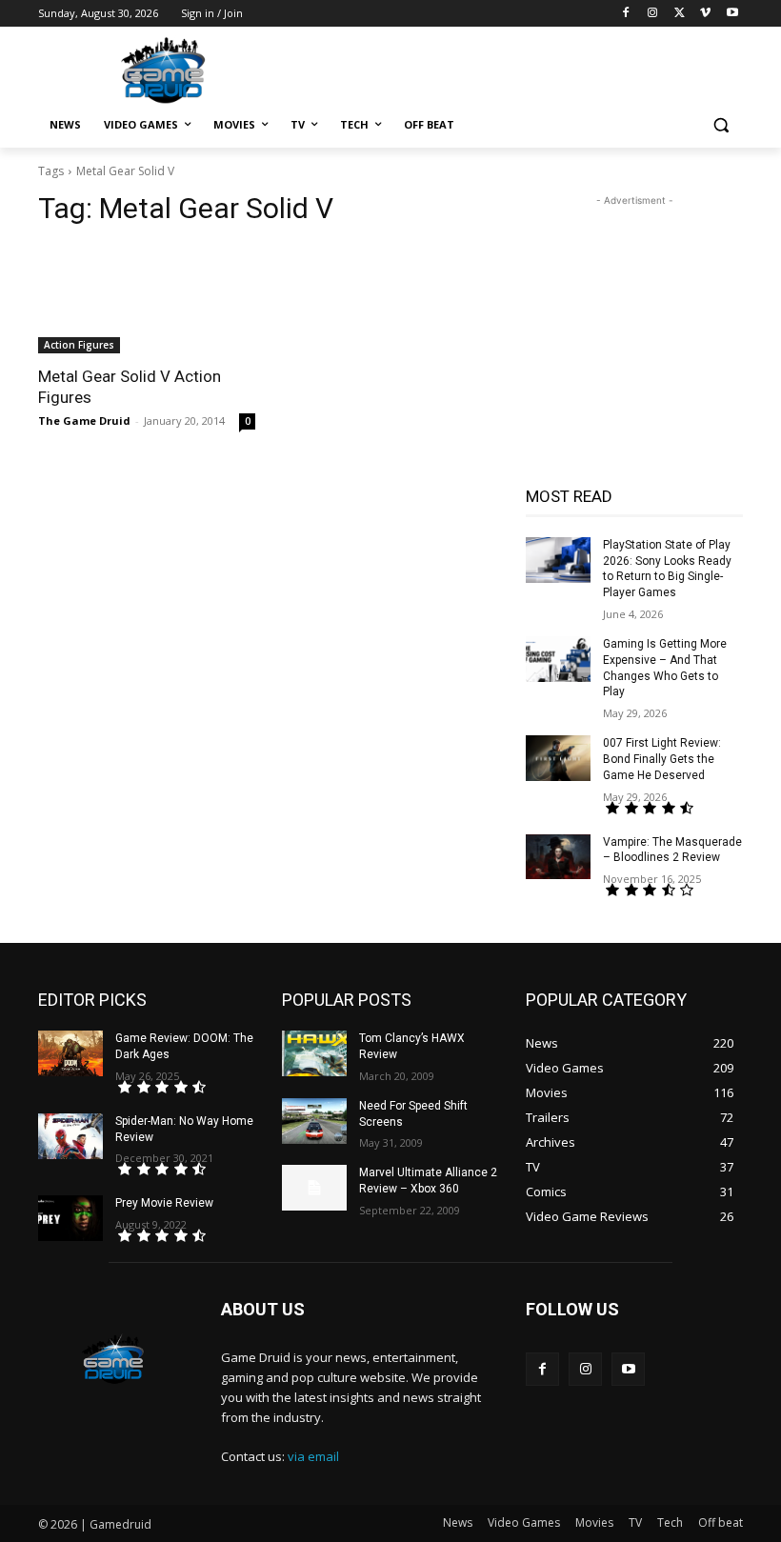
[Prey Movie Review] (70, 1218)
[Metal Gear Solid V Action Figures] (146, 299)
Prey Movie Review (164, 1203)
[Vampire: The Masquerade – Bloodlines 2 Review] (558, 857)
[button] (720, 125)
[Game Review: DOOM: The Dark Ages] (70, 1053)
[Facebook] (626, 14)
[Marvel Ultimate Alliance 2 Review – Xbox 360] (314, 1188)
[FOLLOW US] (634, 1338)
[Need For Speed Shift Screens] (314, 1121)
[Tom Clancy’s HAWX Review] (314, 1053)
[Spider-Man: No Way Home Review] (70, 1136)
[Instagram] (653, 14)
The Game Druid (84, 420)
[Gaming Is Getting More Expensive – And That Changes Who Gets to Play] (558, 659)
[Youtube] (732, 14)
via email (313, 1456)
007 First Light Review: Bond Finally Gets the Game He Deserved (662, 759)
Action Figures (79, 344)
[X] (680, 14)
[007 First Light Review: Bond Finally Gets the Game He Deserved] (558, 758)
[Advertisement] (520, 67)
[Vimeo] (705, 14)
